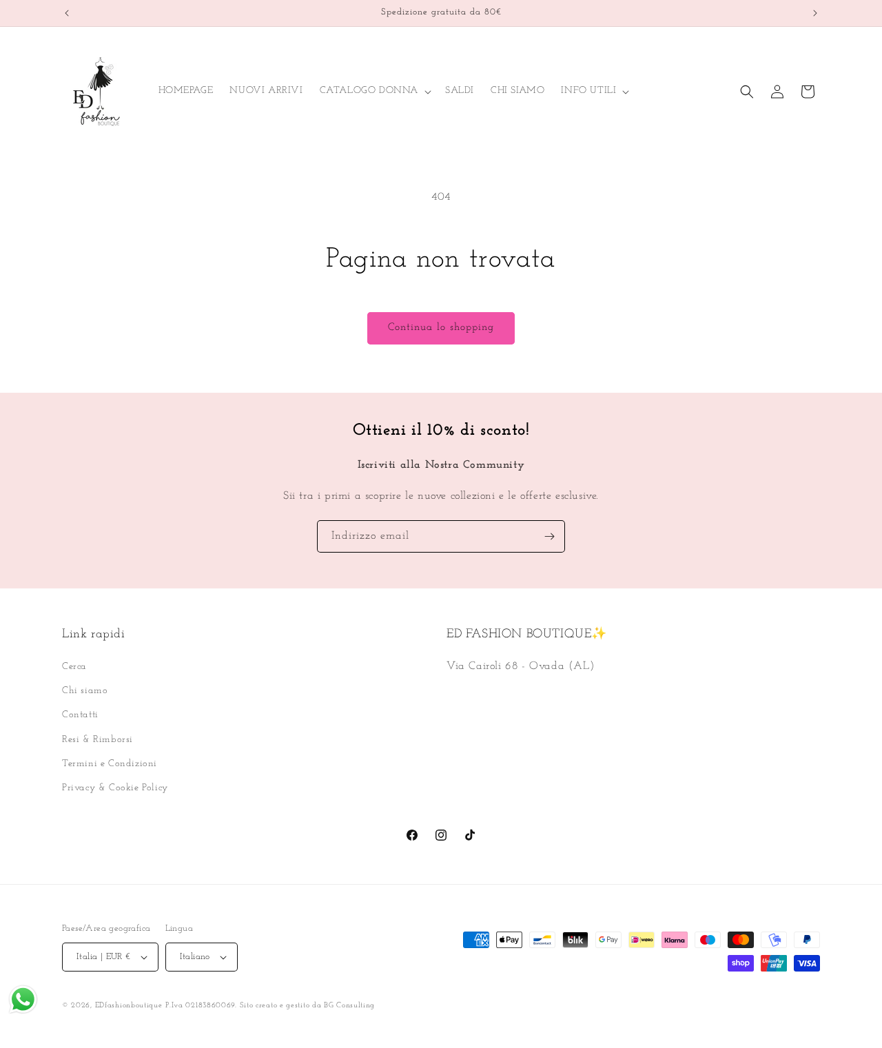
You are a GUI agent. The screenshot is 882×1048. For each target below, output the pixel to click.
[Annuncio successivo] (815, 13)
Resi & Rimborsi (97, 739)
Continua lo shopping (441, 327)
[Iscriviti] (549, 536)
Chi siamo (84, 691)
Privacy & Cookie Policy (115, 788)
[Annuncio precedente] (67, 13)
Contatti (80, 715)
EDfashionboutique (129, 1005)
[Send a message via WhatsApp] (23, 999)
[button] (374, 90)
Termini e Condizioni (109, 764)
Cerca (74, 666)
